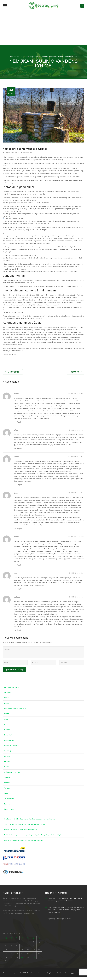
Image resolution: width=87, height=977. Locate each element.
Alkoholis (7, 692)
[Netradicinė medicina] (43, 5)
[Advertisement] (43, 28)
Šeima (6, 767)
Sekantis (75, 372)
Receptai (7, 761)
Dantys (6, 703)
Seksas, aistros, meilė (12, 772)
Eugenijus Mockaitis (12, 152)
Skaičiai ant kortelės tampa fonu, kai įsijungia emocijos (24, 840)
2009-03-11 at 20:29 (77, 493)
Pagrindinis (51, 973)
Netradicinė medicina (11, 745)
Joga (6, 719)
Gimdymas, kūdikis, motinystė (14, 708)
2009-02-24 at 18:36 (77, 573)
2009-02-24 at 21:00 (77, 537)
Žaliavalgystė (9, 798)
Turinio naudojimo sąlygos (66, 973)
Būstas (6, 698)
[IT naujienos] (14, 857)
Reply (19, 422)
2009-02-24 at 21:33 (77, 597)
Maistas (7, 729)
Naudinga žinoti (10, 740)
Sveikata (7, 783)
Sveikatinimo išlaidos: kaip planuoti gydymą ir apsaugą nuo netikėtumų (29, 819)
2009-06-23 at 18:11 (77, 394)
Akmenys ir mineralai (11, 687)
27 (22, 957)
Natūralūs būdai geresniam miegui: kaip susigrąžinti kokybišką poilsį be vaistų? (32, 835)
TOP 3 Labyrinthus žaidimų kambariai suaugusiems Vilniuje (25, 824)
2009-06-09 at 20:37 (77, 456)
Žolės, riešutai (9, 809)
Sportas (7, 777)
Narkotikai (8, 735)
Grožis (6, 714)
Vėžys (6, 793)
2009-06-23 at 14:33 (77, 430)
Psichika (7, 756)
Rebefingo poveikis (64, 919)
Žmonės (7, 804)
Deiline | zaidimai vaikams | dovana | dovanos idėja (66, 907)
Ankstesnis (13, 372)
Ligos (6, 724)
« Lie (4, 964)
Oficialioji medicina (11, 751)
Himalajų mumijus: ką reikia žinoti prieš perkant (21, 829)
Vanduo (26, 152)
